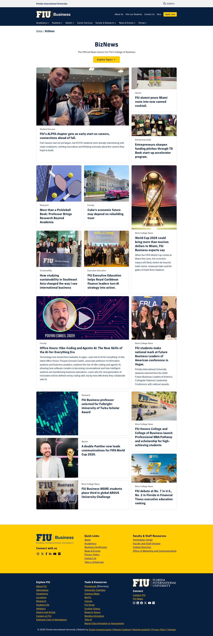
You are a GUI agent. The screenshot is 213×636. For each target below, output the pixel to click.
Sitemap (172, 629)
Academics (90, 543)
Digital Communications (100, 629)
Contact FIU (139, 595)
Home (39, 31)
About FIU (41, 586)
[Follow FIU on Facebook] (142, 603)
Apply (87, 539)
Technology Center (143, 539)
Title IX (88, 619)
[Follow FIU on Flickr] (154, 603)
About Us (119, 14)
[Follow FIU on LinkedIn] (138, 603)
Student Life (42, 604)
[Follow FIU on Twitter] (146, 603)
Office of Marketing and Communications (154, 550)
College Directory (142, 547)
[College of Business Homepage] (53, 14)
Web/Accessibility (141, 629)
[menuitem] (42, 23)
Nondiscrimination (94, 616)
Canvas (88, 601)
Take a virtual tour (94, 562)
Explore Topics (105, 59)
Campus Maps (92, 593)
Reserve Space (92, 612)
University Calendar (94, 590)
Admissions (42, 590)
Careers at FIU (43, 616)
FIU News (138, 598)
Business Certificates (95, 547)
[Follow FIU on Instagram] (134, 603)
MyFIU (87, 597)
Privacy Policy (92, 554)
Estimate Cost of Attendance (51, 619)
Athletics (41, 608)
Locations (41, 597)
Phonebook (90, 586)
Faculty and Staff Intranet (146, 543)
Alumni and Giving (45, 612)
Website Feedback (122, 629)
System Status (92, 608)
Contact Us (149, 14)
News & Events (92, 550)
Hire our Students (134, 14)
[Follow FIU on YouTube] (150, 603)
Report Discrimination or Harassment (104, 623)
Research (41, 601)
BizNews (50, 31)
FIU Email (89, 604)
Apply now (170, 14)
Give (159, 14)
